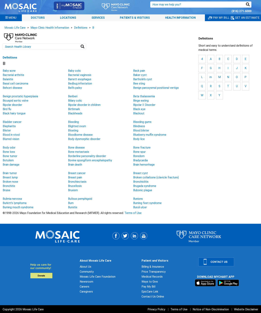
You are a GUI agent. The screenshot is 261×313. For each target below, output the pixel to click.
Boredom (139, 156)
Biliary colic (75, 100)
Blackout (138, 113)
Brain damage (11, 164)
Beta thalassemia (144, 96)
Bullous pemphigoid (80, 198)
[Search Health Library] (83, 47)
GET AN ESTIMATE (246, 17)
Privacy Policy (156, 309)
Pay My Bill (148, 286)
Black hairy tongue (14, 113)
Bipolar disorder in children (84, 105)
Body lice (139, 139)
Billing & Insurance (153, 266)
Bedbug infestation (80, 83)
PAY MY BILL (220, 17)
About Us (85, 266)
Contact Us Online (153, 296)
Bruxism (73, 190)
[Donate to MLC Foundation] (52, 270)
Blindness (139, 126)
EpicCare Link (150, 291)
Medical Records (152, 276)
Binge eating (141, 100)
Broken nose (10, 181)
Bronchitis (9, 186)
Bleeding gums (142, 122)
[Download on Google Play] (228, 282)
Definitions (80, 27)
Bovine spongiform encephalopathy (90, 160)
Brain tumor (10, 173)
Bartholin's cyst (142, 79)
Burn (71, 203)
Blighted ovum (77, 126)
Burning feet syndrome (147, 203)
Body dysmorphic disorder (84, 139)
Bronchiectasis (77, 181)
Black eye (139, 109)
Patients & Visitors (135, 17)
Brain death (75, 164)
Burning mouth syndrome (18, 207)
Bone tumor (10, 156)
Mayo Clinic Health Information (50, 27)
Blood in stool (11, 134)
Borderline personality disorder (87, 156)
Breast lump (10, 177)
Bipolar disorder (12, 105)
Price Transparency (154, 271)
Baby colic (74, 70)
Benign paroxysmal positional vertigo (156, 87)
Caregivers (86, 291)
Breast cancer (77, 173)
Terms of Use (133, 213)
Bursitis (72, 207)
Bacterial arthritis (13, 75)
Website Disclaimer (246, 309)
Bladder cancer (12, 122)
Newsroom (86, 281)
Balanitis (8, 79)
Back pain (139, 70)
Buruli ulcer (140, 207)
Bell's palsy (75, 87)
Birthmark (74, 109)
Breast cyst (140, 173)
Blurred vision (11, 139)
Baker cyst (140, 75)
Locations (68, 17)
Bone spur (139, 151)
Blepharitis (9, 126)
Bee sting (139, 83)
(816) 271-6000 (241, 11)
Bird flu (7, 109)
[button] (248, 4)
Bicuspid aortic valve (15, 100)
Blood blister (141, 130)
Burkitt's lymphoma (14, 203)
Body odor (9, 147)
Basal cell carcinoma (15, 83)
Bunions (138, 198)
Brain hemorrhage (144, 164)
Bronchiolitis (140, 181)
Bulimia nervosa (12, 198)
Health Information (180, 17)
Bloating (73, 130)
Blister (7, 130)
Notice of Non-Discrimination (211, 309)
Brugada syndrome (144, 186)
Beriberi (72, 96)
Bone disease (76, 147)
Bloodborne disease (80, 134)
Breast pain (75, 177)
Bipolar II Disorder (144, 105)
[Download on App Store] (205, 282)
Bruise (6, 190)
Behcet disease (12, 87)
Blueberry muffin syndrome (149, 134)
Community (87, 271)
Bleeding (73, 122)
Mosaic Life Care (15, 27)
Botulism (8, 160)
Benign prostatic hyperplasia (20, 96)
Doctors (38, 17)
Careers (84, 286)
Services (98, 17)
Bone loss (9, 151)
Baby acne (9, 70)
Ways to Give (150, 281)
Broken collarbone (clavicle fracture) (156, 177)
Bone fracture (142, 147)
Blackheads (75, 113)
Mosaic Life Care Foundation (97, 276)
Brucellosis (75, 186)
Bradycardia (140, 160)
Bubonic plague (142, 190)
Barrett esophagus (79, 79)
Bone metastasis (78, 151)
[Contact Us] (227, 262)
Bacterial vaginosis (79, 75)
